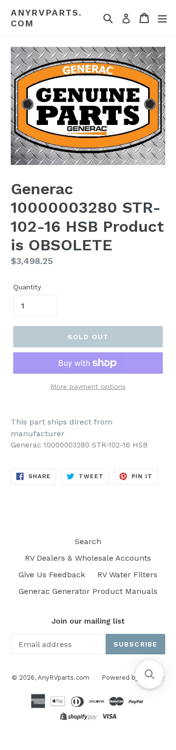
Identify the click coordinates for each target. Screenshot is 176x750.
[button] (149, 674)
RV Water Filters (127, 574)
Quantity (27, 287)
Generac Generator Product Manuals (88, 591)
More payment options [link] (88, 386)
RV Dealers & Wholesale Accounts (88, 558)
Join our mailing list (88, 621)
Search (88, 541)
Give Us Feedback (52, 574)
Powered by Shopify (133, 677)
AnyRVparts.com (46, 17)
